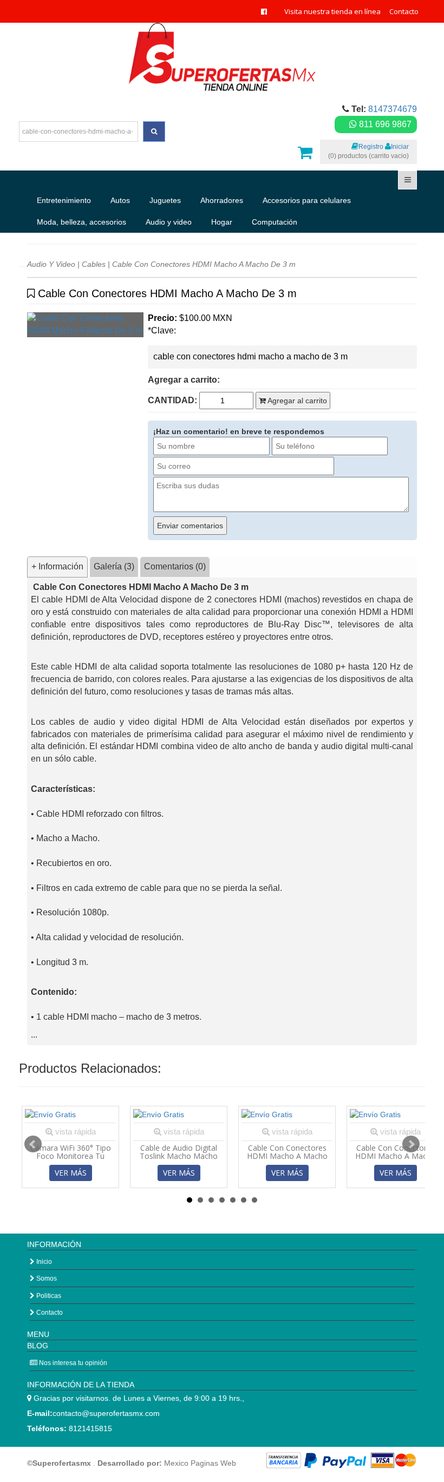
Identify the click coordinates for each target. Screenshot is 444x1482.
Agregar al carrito (296, 400)
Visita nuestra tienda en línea (332, 11)
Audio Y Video (51, 264)
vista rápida (74, 1131)
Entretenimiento (64, 200)
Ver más (71, 1173)
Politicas (48, 1296)
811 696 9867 (384, 124)
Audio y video (169, 222)
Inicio (43, 1261)
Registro (370, 146)
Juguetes (165, 200)
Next (411, 1144)
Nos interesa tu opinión (72, 1363)
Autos (120, 200)
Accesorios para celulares (307, 200)
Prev (33, 1144)
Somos (46, 1278)
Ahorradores (221, 200)
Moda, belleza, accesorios (81, 222)
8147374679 (392, 109)
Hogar (221, 222)
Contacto (404, 11)
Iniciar (400, 146)
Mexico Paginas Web (200, 1463)
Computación (274, 222)
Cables (94, 264)
